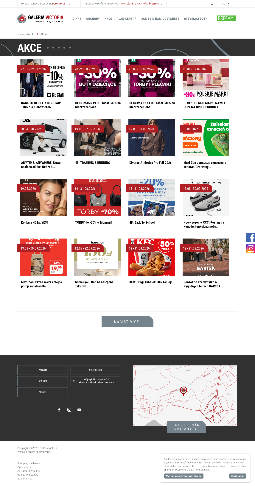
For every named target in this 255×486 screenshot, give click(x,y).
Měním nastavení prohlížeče (184, 475)
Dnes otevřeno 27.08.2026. (44, 3)
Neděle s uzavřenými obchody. (122, 3)
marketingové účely (212, 466)
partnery (205, 469)
